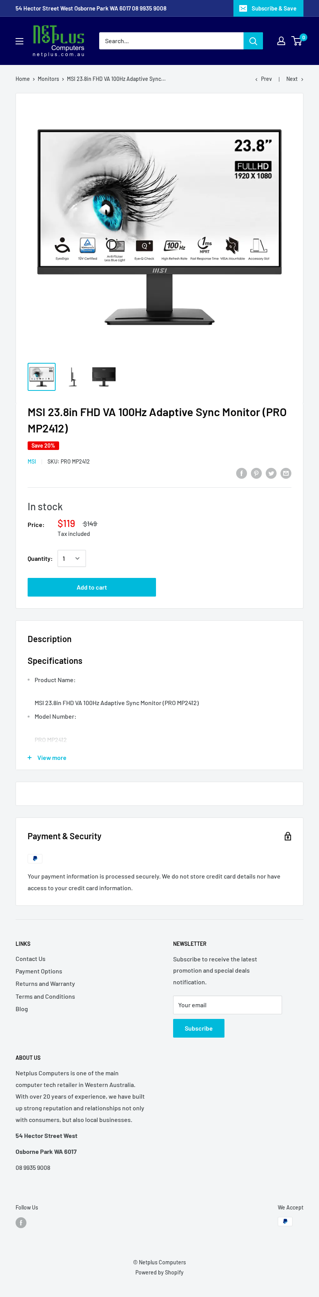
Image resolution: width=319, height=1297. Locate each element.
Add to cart (92, 587)
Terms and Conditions (45, 996)
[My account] (281, 41)
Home (23, 78)
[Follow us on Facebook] (21, 1222)
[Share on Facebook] (241, 473)
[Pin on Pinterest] (256, 473)
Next (292, 78)
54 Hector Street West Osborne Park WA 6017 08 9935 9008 (91, 8)
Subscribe (199, 1028)
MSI (32, 461)
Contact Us (31, 958)
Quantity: (40, 558)
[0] (297, 41)
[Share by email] (285, 473)
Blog (22, 1008)
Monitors (48, 78)
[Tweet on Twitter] (271, 473)
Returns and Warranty (45, 983)
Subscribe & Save (274, 8)
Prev (266, 78)
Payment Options (39, 971)
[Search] (253, 40)
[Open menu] (19, 41)
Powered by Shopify (159, 1272)
